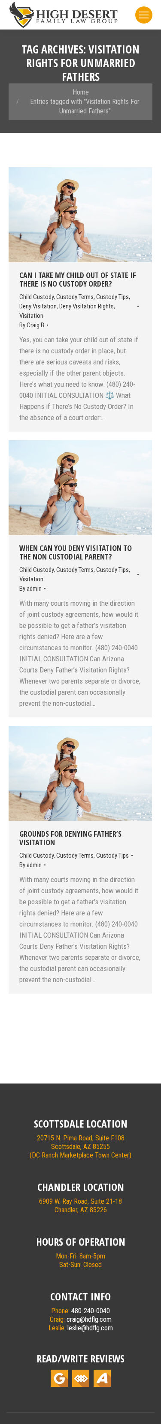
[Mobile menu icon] (143, 15)
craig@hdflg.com (89, 1319)
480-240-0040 (90, 1311)
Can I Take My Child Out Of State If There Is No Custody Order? (77, 279)
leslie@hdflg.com (90, 1328)
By (31, 325)
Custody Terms (75, 297)
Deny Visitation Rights (86, 306)
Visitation (31, 316)
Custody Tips (112, 297)
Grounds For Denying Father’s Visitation (70, 838)
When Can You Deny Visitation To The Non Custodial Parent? (75, 552)
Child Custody (36, 297)
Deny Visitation (38, 306)
